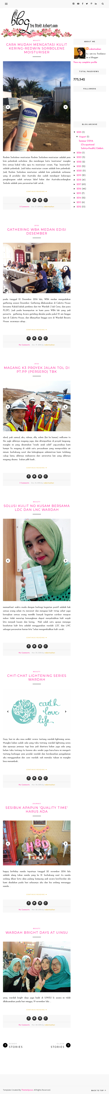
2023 (79, 157)
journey (36, 803)
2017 (79, 184)
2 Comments (24, 207)
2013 (79, 202)
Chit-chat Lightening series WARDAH (36, 677)
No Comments (24, 345)
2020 (79, 171)
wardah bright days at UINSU (37, 933)
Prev (8, 107)
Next (65, 107)
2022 (79, 162)
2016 (36, 225)
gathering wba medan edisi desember (36, 231)
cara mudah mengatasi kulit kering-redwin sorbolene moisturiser (36, 48)
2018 (79, 180)
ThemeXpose (27, 1090)
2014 (79, 198)
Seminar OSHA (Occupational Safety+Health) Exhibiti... (91, 145)
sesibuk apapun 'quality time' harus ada (37, 809)
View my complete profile (85, 62)
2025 (79, 132)
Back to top (97, 1090)
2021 (79, 166)
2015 (79, 193)
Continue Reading (35, 191)
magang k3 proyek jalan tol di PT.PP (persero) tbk (37, 370)
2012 (79, 207)
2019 (79, 175)
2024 (79, 153)
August (83, 137)
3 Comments (24, 483)
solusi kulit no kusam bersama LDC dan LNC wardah (37, 508)
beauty (36, 40)
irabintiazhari (49, 207)
